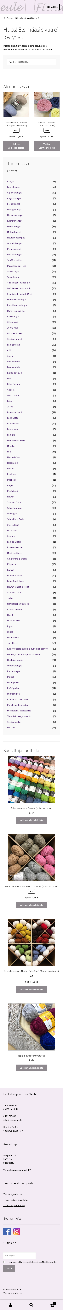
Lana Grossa (13, 423)
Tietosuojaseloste (12, 1194)
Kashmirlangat (14, 220)
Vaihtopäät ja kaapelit (18, 699)
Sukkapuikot (13, 693)
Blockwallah (13, 367)
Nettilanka (12, 462)
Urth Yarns (12, 530)
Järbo (10, 406)
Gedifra (11, 389)
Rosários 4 (12, 491)
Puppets (11, 479)
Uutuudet (12, 727)
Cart (48, 1302)
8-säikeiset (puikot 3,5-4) (19, 294)
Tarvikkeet (12, 643)
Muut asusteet (14, 620)
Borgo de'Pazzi (14, 372)
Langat (10, 181)
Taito (10, 598)
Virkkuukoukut (14, 721)
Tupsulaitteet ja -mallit (19, 716)
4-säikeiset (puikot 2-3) (18, 282)
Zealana (11, 536)
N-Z (9, 451)
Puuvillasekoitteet (16, 265)
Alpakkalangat (14, 192)
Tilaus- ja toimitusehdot (15, 1199)
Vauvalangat (13, 316)
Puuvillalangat (14, 254)
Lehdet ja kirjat (14, 575)
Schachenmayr (14, 507)
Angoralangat (14, 198)
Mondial (11, 446)
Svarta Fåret (13, 524)
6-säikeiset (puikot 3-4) (18, 288)
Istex (9, 400)
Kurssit (10, 569)
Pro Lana (11, 474)
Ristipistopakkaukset (18, 603)
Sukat (10, 631)
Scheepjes (12, 513)
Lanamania (12, 429)
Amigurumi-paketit (17, 558)
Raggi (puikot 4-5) (16, 310)
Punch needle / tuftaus (18, 705)
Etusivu (10, 18)
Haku (31, 1305)
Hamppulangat (15, 209)
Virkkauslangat (14, 339)
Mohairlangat (14, 232)
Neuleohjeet (13, 637)
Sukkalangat (13, 277)
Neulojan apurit (15, 659)
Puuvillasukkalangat (17, 305)
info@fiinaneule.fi (12, 1119)
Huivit (10, 614)
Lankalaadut (13, 186)
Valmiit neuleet (15, 609)
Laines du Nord (14, 412)
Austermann (13, 361)
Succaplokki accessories (19, 710)
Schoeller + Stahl (15, 519)
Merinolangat (14, 226)
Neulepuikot (13, 682)
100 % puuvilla (14, 260)
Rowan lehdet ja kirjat (18, 586)
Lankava (11, 434)
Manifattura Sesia (16, 440)
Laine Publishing (15, 581)
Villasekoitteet (14, 333)
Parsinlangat (13, 671)
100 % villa (12, 327)
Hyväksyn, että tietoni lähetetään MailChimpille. (32, 1261)
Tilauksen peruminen (14, 1205)
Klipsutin (11, 564)
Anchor (10, 355)
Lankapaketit (14, 541)
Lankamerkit (13, 344)
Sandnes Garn (14, 502)
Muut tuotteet (14, 553)
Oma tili (10, 1305)
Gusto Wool (13, 395)
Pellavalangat (14, 248)
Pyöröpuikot (13, 688)
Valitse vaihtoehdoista (16, 145)
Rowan (10, 496)
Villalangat (12, 322)
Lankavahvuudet (15, 547)
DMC (9, 378)
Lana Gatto (12, 417)
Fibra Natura (13, 384)
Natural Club (13, 457)
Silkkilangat (13, 271)
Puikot (10, 676)
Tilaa (9, 1268)
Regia (10, 485)
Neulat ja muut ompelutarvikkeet (24, 654)
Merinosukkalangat (17, 299)
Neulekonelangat (16, 237)
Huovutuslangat (15, 215)
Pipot (10, 626)
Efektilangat (13, 203)
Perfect (11, 468)
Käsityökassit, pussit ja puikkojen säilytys (27, 648)
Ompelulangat (14, 243)
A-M (9, 350)
